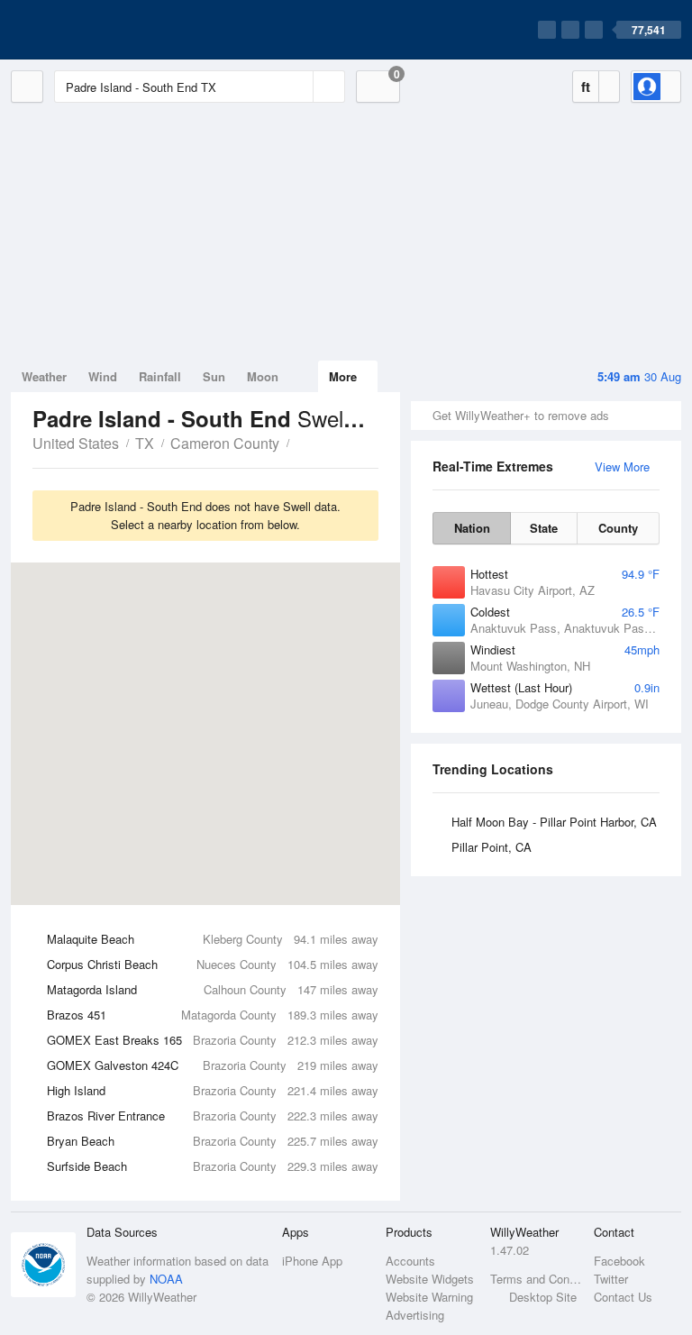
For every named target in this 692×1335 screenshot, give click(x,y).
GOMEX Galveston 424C (212, 1065)
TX (144, 443)
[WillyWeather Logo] (95, 30)
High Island (212, 1090)
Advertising (415, 1314)
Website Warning (429, 1296)
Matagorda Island (212, 989)
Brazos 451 (212, 1014)
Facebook (619, 1260)
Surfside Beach (212, 1166)
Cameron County (224, 443)
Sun (214, 376)
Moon (262, 376)
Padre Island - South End (299, 441)
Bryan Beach (212, 1140)
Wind (102, 376)
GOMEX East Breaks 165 (212, 1039)
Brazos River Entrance (212, 1115)
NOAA (166, 1278)
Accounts (410, 1260)
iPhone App (312, 1260)
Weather (44, 376)
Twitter (611, 1278)
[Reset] (297, 86)
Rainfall (160, 376)
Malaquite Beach (212, 938)
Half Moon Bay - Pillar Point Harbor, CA (554, 821)
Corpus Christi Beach (212, 964)
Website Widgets (430, 1278)
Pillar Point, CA (491, 846)
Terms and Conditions (536, 1278)
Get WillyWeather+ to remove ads (520, 415)
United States (75, 443)
